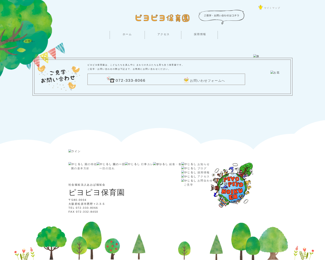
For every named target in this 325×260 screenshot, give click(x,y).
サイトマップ (272, 7)
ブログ (202, 168)
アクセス (163, 34)
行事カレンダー (152, 164)
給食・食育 (177, 164)
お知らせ (203, 164)
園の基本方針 (80, 168)
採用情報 (200, 34)
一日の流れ (107, 168)
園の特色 (91, 164)
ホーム (127, 34)
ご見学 (188, 184)
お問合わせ (205, 180)
